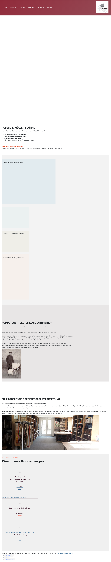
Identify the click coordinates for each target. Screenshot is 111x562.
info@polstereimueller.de (65, 553)
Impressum (9, 555)
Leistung (22, 8)
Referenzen (40, 8)
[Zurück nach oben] (108, 559)
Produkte (30, 8)
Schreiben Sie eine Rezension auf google (20, 532)
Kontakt (49, 8)
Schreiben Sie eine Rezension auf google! (14, 497)
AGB (7, 557)
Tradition (13, 8)
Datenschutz (9, 559)
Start (5, 8)
